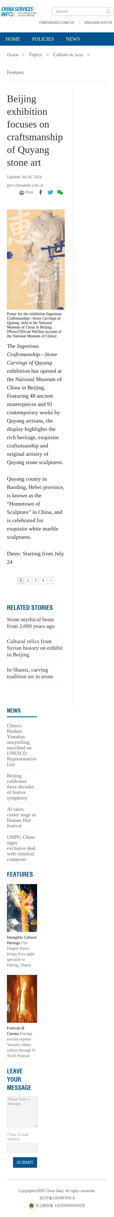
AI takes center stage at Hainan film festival (21, 817)
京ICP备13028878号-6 (57, 1198)
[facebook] (40, 192)
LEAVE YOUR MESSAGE (19, 1079)
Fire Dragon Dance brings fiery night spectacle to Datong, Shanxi (20, 954)
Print (29, 192)
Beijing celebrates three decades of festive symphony (20, 787)
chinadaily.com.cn (56, 23)
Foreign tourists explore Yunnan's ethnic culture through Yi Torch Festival (21, 1045)
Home (13, 39)
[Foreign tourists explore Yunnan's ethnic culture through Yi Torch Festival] (22, 998)
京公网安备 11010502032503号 (60, 1205)
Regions (80, 53)
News (73, 39)
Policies (43, 39)
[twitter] (50, 192)
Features (15, 72)
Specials (17, 53)
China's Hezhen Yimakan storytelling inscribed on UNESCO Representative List (22, 745)
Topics (49, 53)
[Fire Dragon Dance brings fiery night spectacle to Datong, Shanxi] (22, 908)
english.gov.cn (98, 23)
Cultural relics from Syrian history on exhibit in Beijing (35, 647)
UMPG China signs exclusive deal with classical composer (21, 848)
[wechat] (60, 192)
